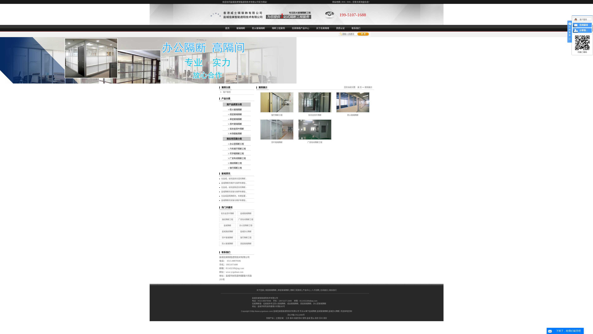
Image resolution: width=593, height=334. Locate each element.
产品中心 (306, 290)
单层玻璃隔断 (236, 119)
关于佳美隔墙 (322, 28)
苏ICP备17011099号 (296, 315)
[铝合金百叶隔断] (315, 102)
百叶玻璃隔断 (236, 124)
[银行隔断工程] (277, 102)
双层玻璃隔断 (236, 114)
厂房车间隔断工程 (238, 158)
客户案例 (227, 92)
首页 (227, 28)
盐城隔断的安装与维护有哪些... (234, 200)
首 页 (359, 87)
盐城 (308, 318)
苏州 (321, 318)
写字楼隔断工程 (237, 153)
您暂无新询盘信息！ (362, 2)
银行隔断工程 (236, 168)
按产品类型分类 (234, 104)
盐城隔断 (227, 226)
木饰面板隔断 (236, 133)
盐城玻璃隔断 (245, 213)
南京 (317, 318)
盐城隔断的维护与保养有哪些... (234, 183)
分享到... (583, 30)
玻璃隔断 (240, 28)
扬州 (300, 318)
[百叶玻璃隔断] (277, 129)
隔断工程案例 (278, 28)
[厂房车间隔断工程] (315, 129)
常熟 (304, 318)
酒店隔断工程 (236, 163)
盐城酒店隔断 (227, 232)
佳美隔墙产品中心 (300, 28)
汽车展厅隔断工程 (238, 149)
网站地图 (336, 2)
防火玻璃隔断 (258, 28)
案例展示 (368, 87)
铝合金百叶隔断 (237, 129)
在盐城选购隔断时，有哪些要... (234, 196)
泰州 (292, 318)
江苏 (287, 318)
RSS (343, 2)
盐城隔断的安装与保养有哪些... (234, 192)
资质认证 (340, 28)
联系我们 (356, 28)
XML (349, 2)
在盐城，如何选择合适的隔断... (234, 179)
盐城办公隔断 (245, 232)
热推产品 (270, 318)
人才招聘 (315, 290)
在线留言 (324, 290)
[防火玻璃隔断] (353, 102)
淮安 (325, 318)
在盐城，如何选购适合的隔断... (234, 187)
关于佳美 (260, 290)
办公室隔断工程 (237, 144)
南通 (296, 318)
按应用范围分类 (234, 139)
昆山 (312, 318)
